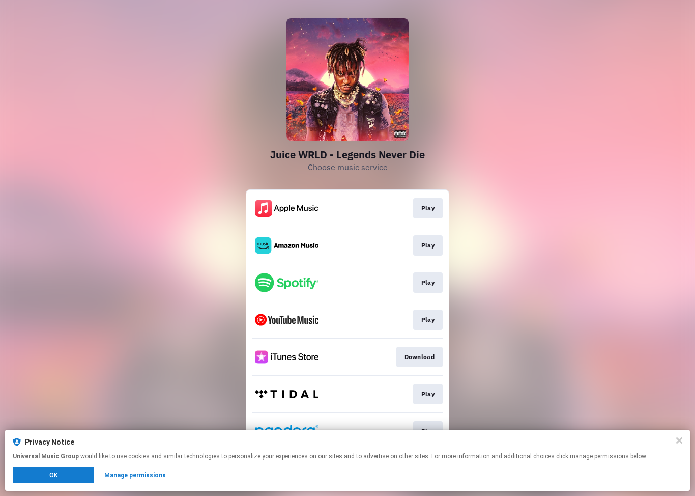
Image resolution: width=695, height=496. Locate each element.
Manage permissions (135, 475)
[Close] (679, 440)
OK (53, 475)
